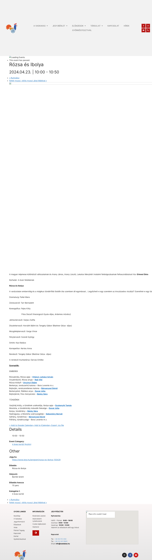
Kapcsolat (113, 26)
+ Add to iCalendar (41, 425)
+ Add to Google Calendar (21, 425)
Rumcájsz (14, 78)
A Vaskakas (39, 26)
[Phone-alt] (148, 30)
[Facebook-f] (144, 26)
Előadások (77, 26)
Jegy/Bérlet (59, 26)
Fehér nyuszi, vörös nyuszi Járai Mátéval (28, 81)
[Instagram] (148, 26)
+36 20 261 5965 (61, 541)
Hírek (126, 26)
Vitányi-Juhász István (42, 377)
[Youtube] (144, 30)
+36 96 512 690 (60, 539)
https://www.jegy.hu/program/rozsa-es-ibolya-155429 (36, 460)
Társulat (95, 26)
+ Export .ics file (57, 425)
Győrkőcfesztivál (82, 30)
